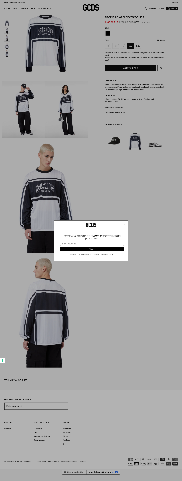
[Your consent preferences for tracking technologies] (2, 360)
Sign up (92, 249)
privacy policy (98, 254)
